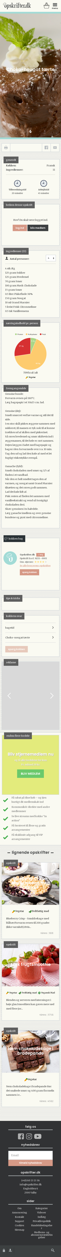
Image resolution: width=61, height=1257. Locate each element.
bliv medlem (37, 228)
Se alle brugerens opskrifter (35, 565)
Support (19, 1221)
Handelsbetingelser (41, 1226)
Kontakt (19, 1217)
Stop (4, 696)
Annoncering (19, 1212)
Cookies (19, 1225)
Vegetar (32, 377)
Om (19, 1208)
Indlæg (42, 1217)
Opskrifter (17, 6)
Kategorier (41, 1208)
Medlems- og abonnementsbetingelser (42, 1235)
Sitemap (19, 1229)
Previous (9, 696)
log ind (20, 228)
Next (51, 696)
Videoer (41, 1212)
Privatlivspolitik (42, 1221)
